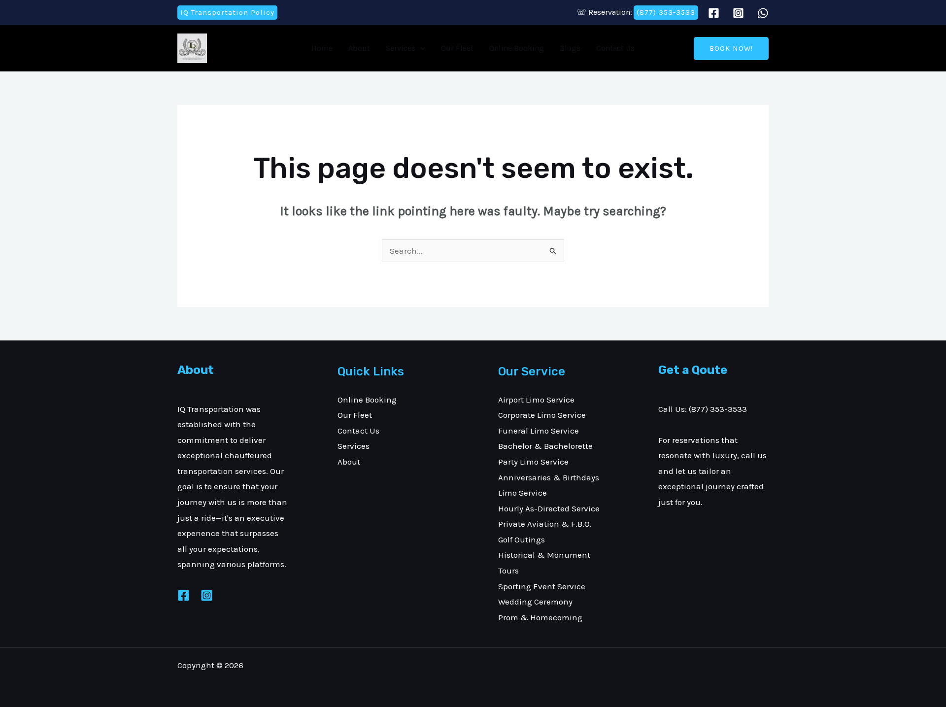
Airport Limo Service (536, 399)
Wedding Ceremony (535, 601)
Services (400, 48)
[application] (420, 48)
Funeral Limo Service (538, 431)
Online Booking (516, 48)
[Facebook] (713, 13)
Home (322, 48)
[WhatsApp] (763, 13)
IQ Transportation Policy (227, 12)
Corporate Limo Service (542, 415)
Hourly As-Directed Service (549, 508)
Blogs (570, 48)
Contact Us (615, 48)
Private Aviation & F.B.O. (545, 524)
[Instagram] (738, 13)
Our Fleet (457, 48)
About (359, 48)
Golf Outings (521, 539)
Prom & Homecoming (540, 617)
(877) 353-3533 (666, 12)
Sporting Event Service (541, 586)
